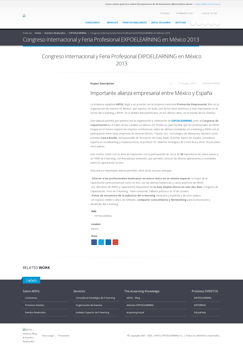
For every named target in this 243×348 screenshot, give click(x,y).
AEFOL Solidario (161, 22)
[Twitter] (199, 22)
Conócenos (92, 22)
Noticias (180, 22)
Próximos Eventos (34, 305)
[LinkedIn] (211, 22)
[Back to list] (25, 57)
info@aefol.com (184, 13)
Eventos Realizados (135, 22)
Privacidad (63, 335)
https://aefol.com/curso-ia (208, 4)
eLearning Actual (135, 312)
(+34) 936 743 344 (209, 13)
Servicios (112, 22)
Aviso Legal (48, 335)
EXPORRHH (200, 305)
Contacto (164, 13)
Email (115, 242)
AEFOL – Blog (133, 297)
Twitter (101, 242)
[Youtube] (205, 22)
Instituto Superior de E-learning (92, 312)
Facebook (94, 242)
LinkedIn (108, 242)
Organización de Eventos (89, 305)
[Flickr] (217, 22)
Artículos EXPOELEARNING (140, 305)
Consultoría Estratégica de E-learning (95, 297)
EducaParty (200, 312)
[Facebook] (193, 22)
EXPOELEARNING (211, 83)
